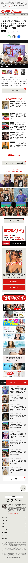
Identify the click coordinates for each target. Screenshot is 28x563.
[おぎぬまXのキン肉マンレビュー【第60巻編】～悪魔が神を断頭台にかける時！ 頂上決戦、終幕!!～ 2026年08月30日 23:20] (7, 195)
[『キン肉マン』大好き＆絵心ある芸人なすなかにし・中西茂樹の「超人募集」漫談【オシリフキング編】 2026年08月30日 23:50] (7, 180)
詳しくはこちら (13, 7)
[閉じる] (26, 4)
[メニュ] (25, 11)
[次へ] (26, 53)
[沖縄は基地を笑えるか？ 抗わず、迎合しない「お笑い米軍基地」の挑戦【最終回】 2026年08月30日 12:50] (7, 209)
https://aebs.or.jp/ (13, 513)
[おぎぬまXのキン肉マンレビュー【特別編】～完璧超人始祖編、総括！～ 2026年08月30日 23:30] (21, 180)
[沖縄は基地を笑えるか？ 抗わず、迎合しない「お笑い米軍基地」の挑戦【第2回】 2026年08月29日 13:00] (21, 209)
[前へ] (1, 53)
